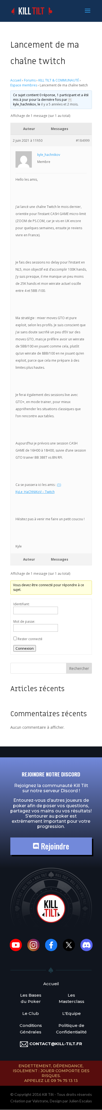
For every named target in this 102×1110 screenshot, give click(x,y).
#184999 (82, 140)
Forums (30, 80)
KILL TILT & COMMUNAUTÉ (58, 80)
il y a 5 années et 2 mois (59, 104)
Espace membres (23, 85)
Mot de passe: (24, 621)
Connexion (25, 648)
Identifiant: (21, 604)
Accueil (15, 80)
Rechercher (79, 668)
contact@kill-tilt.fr (55, 1043)
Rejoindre (54, 846)
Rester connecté (30, 639)
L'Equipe (71, 1013)
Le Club (30, 1013)
